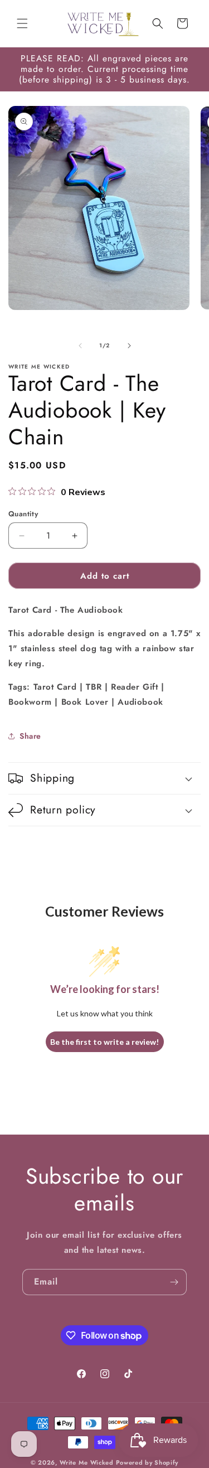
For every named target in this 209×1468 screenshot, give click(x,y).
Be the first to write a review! (104, 1042)
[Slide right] (129, 345)
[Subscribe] (174, 1282)
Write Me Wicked (87, 1462)
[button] (22, 23)
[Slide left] (80, 345)
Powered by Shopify (147, 1462)
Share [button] (30, 736)
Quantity (23, 513)
